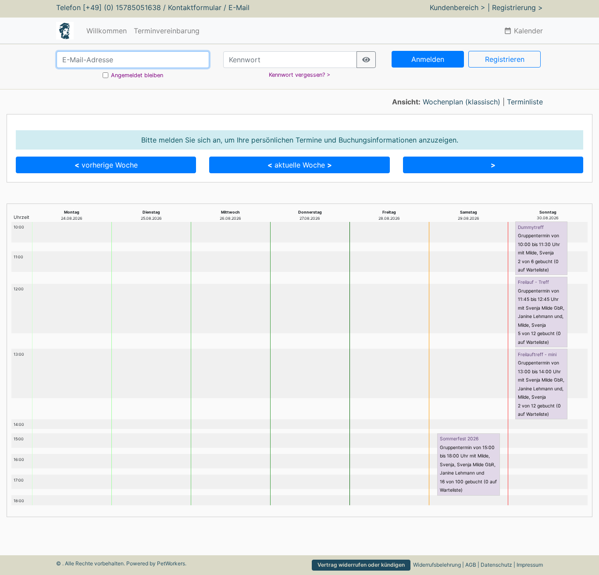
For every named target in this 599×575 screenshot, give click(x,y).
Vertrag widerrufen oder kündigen (361, 564)
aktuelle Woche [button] (299, 165)
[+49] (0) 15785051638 (122, 7)
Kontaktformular (194, 7)
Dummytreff (531, 227)
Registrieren (504, 59)
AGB (470, 564)
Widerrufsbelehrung (437, 564)
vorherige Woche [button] (106, 165)
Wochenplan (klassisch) (461, 101)
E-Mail (239, 7)
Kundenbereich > (457, 7)
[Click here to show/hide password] (366, 59)
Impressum (530, 564)
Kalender (523, 30)
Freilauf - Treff (533, 282)
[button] (493, 165)
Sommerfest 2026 (459, 439)
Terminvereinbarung (167, 30)
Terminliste (525, 101)
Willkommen (106, 30)
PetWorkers (171, 563)
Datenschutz (496, 564)
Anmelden (427, 59)
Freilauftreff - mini (537, 354)
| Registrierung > (515, 7)
